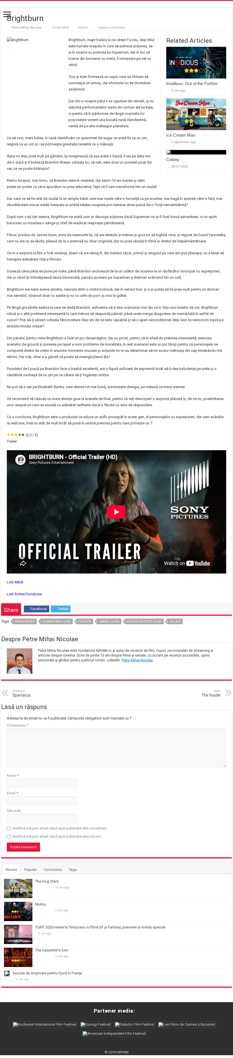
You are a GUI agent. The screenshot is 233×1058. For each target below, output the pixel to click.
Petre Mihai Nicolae (27, 27)
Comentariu (17, 725)
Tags (73, 869)
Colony (172, 159)
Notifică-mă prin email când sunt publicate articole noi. (57, 836)
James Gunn (109, 621)
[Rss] (117, 1045)
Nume (13, 775)
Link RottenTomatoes (24, 594)
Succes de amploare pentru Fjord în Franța (47, 973)
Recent (11, 869)
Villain (175, 621)
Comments (53, 869)
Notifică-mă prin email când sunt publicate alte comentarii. (60, 828)
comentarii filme (56, 621)
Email (12, 793)
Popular (30, 869)
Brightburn (25, 621)
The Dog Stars (47, 881)
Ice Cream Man (180, 135)
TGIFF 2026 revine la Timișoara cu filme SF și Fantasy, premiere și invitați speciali (100, 927)
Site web (14, 811)
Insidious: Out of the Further (192, 83)
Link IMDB (15, 582)
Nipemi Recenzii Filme (144, 621)
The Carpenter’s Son (51, 950)
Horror (83, 27)
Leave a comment (111, 27)
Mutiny (40, 904)
